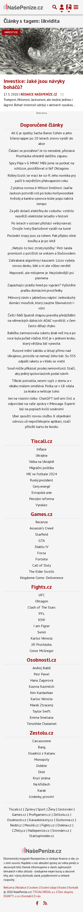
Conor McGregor (42, 650)
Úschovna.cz (65, 820)
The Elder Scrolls (41, 571)
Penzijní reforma (41, 498)
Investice (11, 32)
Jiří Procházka (41, 644)
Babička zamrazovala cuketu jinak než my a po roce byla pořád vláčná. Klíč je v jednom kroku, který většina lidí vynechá (41, 338)
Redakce (21, 887)
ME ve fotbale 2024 (41, 474)
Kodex (63, 887)
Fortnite (41, 559)
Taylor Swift (41, 711)
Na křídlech (41, 784)
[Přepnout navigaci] (61, 7)
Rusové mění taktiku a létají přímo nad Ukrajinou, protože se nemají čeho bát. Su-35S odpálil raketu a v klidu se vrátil (42, 355)
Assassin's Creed (41, 528)
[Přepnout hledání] (54, 7)
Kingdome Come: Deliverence (41, 577)
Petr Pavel (41, 674)
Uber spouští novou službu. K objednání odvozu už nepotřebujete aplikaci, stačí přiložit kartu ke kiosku (41, 421)
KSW (41, 619)
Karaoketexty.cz (41, 820)
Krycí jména (41, 778)
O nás (37, 896)
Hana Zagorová (41, 680)
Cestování (65, 809)
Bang (41, 747)
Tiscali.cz (41, 441)
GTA (42, 540)
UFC (42, 595)
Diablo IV (41, 546)
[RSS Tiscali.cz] (45, 903)
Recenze (41, 522)
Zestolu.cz (41, 732)
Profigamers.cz (40, 814)
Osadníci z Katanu (41, 753)
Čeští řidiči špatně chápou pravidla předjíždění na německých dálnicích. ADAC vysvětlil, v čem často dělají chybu (41, 320)
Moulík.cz (31, 825)
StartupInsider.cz (41, 835)
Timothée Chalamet (42, 723)
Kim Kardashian (41, 692)
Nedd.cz (16, 825)
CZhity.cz (18, 830)
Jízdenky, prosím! (41, 796)
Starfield (41, 534)
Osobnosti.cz (41, 659)
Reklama (9, 887)
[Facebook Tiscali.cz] (37, 903)
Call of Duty (41, 565)
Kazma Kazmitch (41, 686)
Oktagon (41, 601)
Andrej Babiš (42, 668)
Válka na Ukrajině (41, 461)
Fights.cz (41, 586)
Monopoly (41, 759)
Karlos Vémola (41, 638)
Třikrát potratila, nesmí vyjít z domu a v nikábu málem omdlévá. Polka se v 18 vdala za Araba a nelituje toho (41, 385)
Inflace (41, 449)
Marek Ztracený (41, 705)
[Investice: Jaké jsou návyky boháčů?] (41, 51)
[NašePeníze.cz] (23, 7)
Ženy (51, 809)
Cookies (33, 887)
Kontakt (73, 887)
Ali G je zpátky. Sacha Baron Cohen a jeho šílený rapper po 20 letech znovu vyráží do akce (41, 138)
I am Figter (41, 626)
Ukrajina (41, 455)
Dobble (41, 765)
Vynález (41, 505)
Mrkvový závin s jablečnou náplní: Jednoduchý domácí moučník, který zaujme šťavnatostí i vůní (41, 302)
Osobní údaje (48, 887)
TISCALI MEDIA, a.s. (44, 892)
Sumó (41, 632)
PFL (42, 613)
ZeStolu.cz (61, 814)
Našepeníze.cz (39, 830)
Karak (41, 790)
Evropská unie (41, 492)
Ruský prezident (41, 480)
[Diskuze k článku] (62, 94)
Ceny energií (41, 486)
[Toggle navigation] (75, 7)
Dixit (41, 772)
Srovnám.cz (60, 830)
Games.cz (41, 514)
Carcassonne (41, 741)
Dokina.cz (64, 825)
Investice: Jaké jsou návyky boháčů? (34, 84)
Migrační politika (41, 468)
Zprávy (30, 809)
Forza (41, 553)
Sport (41, 809)
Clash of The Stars (42, 607)
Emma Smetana (41, 717)
